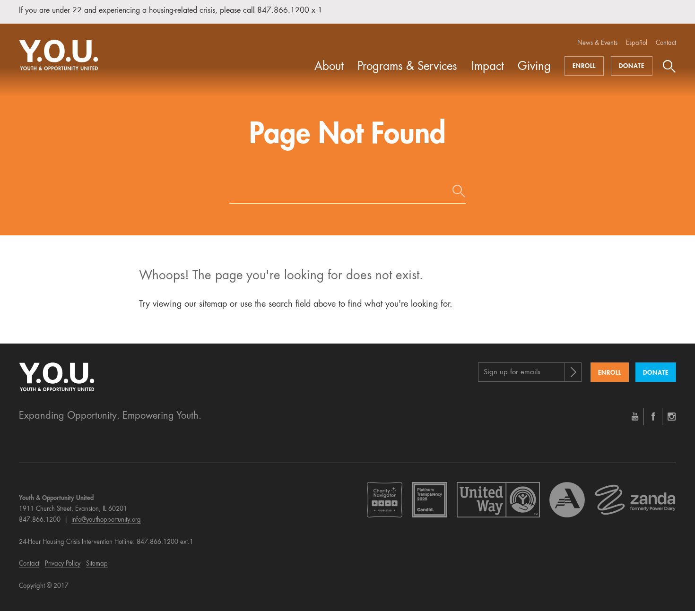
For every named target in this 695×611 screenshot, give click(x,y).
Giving (534, 67)
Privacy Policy (62, 564)
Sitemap (97, 564)
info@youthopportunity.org (106, 520)
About (329, 67)
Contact (666, 43)
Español (636, 43)
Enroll (584, 66)
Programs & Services (407, 67)
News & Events (597, 43)
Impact (487, 67)
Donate (631, 66)
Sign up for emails (512, 372)
